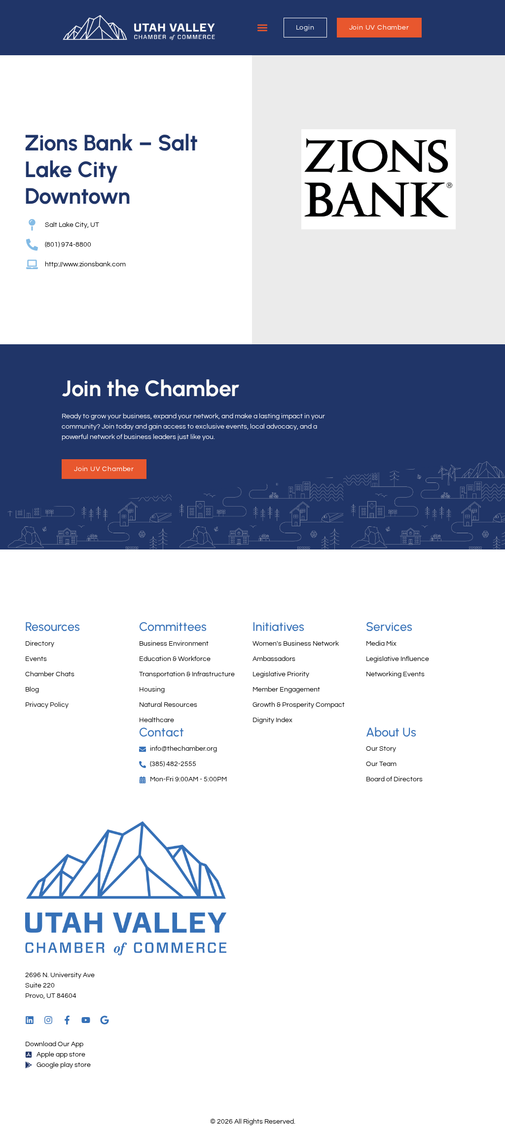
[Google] (104, 1020)
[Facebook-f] (67, 1020)
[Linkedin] (29, 1020)
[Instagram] (48, 1020)
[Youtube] (85, 1020)
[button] (262, 28)
